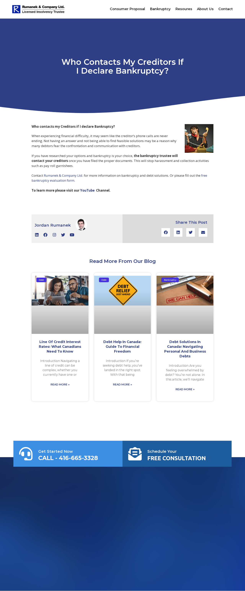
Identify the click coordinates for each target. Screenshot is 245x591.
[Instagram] (54, 235)
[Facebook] (45, 235)
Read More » (60, 384)
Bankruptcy (160, 9)
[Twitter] (63, 235)
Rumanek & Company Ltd (63, 175)
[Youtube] (72, 235)
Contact (225, 9)
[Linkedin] (37, 235)
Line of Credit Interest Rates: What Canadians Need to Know (60, 347)
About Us (205, 9)
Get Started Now (55, 451)
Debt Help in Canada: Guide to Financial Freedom (122, 347)
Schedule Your (162, 451)
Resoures (183, 9)
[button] (165, 232)
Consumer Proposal (127, 9)
